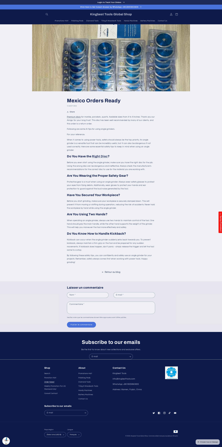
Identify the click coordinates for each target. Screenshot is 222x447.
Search (47, 373)
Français (73, 434)
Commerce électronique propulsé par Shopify (163, 436)
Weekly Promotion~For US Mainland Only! (55, 387)
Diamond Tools (84, 382)
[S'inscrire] (130, 356)
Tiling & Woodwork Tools (88, 386)
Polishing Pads (84, 378)
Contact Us (83, 399)
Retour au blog (112, 272)
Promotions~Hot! (85, 373)
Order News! (49, 382)
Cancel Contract (51, 393)
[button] (47, 14)
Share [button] (72, 112)
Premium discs (74, 117)
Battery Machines (85, 394)
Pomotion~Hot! (50, 378)
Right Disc (100, 156)
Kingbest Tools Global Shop (139, 436)
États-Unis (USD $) (54, 434)
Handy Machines (85, 390)
